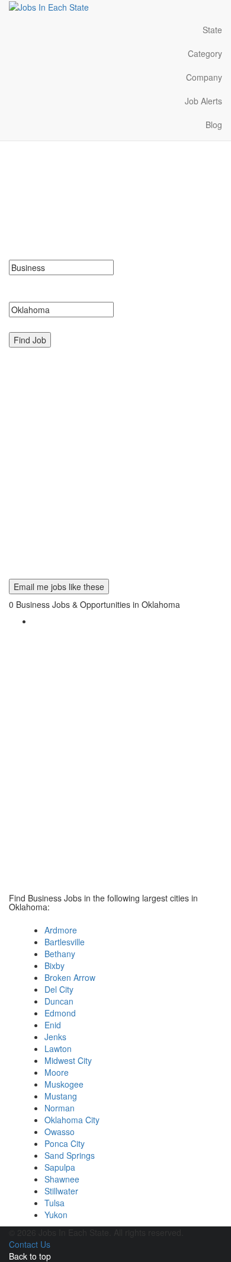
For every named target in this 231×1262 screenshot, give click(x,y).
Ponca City (64, 1143)
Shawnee (61, 1179)
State (212, 30)
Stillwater (61, 1191)
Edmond (60, 1013)
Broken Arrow (69, 977)
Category (205, 53)
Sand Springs (69, 1155)
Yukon (56, 1214)
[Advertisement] (115, 463)
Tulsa (54, 1203)
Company (204, 77)
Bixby (54, 965)
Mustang (60, 1096)
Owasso (59, 1131)
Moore (56, 1072)
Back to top (30, 1256)
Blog (214, 124)
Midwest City (68, 1060)
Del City (58, 989)
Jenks (55, 1037)
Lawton (58, 1048)
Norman (59, 1108)
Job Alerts (203, 101)
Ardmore (60, 930)
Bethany (59, 954)
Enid (52, 1025)
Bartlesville (64, 942)
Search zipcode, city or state (66, 323)
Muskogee (64, 1084)
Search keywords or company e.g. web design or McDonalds (107, 287)
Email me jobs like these (59, 586)
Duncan (58, 1001)
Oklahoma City (72, 1120)
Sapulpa (59, 1167)
